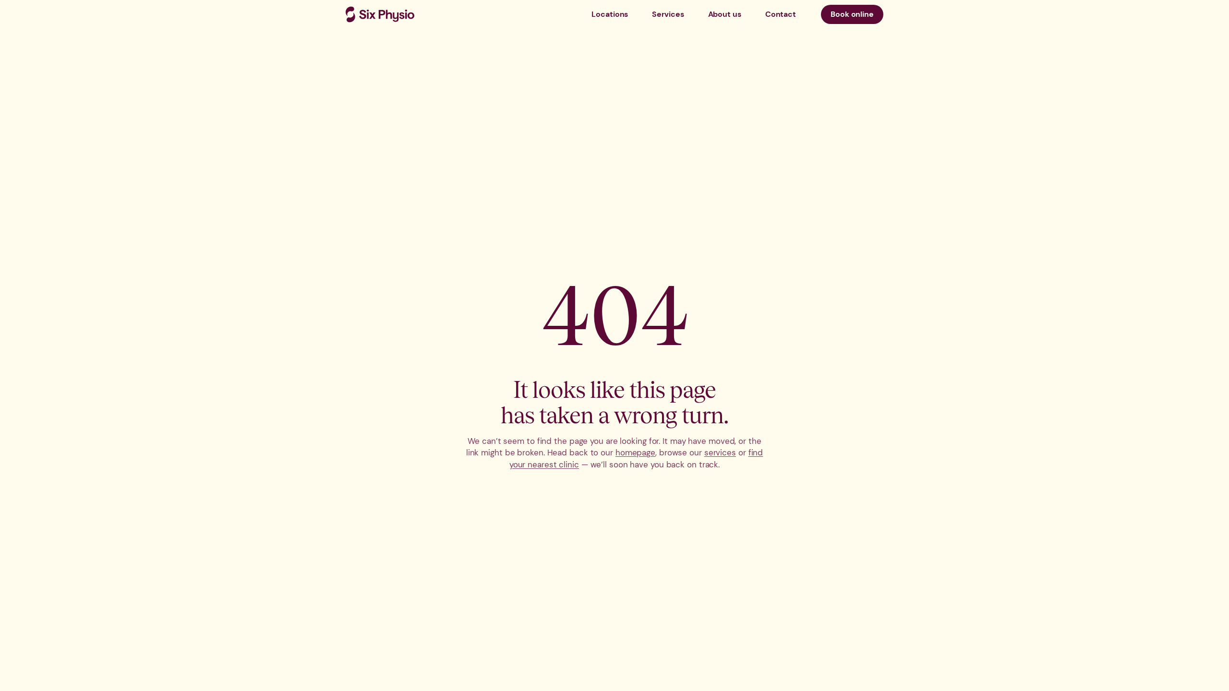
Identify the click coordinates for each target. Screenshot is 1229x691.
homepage (635, 452)
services (720, 452)
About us (724, 14)
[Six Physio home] (380, 14)
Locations (609, 14)
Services (668, 14)
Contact (780, 14)
